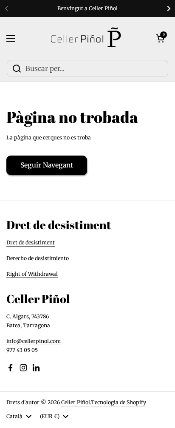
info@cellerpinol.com (33, 341)
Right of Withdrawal (32, 274)
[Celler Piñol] (85, 38)
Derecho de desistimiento (37, 258)
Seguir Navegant (46, 165)
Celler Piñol (75, 402)
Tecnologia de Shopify (118, 402)
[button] (160, 38)
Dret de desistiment (30, 242)
